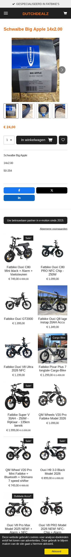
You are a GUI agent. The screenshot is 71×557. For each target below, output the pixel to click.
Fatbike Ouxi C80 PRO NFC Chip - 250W (52, 270)
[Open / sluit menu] (6, 13)
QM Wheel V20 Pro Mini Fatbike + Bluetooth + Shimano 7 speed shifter (18, 475)
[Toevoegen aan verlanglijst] (63, 140)
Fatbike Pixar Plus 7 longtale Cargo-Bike (52, 368)
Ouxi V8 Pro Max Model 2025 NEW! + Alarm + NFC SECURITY (18, 530)
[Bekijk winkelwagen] (65, 13)
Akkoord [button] (56, 551)
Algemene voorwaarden (53, 228)
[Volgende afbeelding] (62, 70)
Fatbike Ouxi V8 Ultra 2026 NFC (18, 368)
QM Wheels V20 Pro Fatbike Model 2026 (52, 416)
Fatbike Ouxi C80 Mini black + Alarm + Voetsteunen (19, 270)
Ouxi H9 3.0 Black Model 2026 (52, 471)
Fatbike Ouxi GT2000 (18, 319)
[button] (11, 110)
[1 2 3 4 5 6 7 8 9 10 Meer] (9, 140)
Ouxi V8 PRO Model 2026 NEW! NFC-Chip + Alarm (52, 528)
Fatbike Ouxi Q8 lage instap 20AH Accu (52, 320)
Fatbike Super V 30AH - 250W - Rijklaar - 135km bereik (18, 420)
